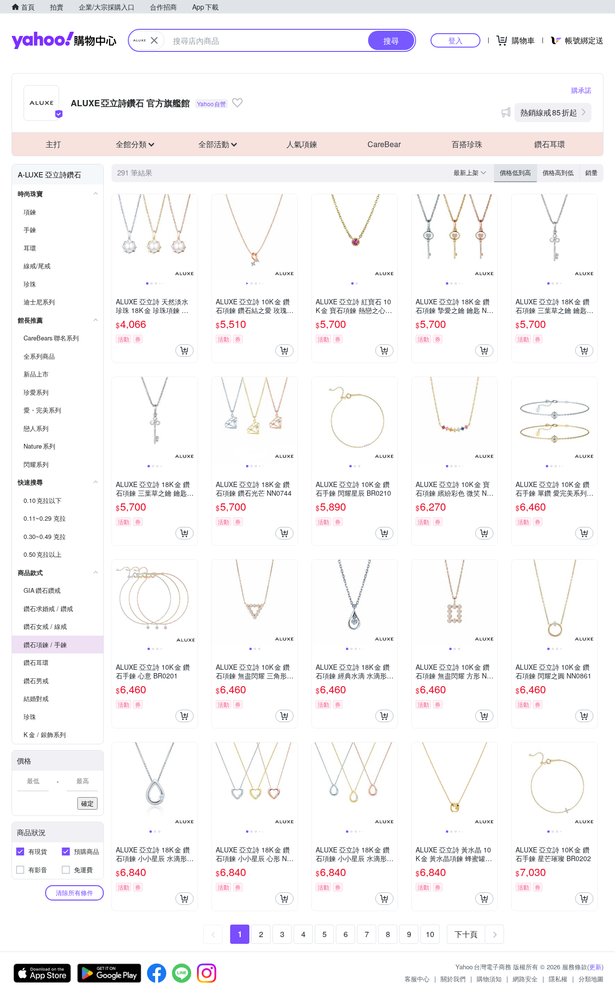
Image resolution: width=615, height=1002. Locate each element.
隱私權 (558, 978)
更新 (595, 966)
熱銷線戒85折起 (548, 112)
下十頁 (466, 933)
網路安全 (525, 978)
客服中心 (417, 978)
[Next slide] (191, 237)
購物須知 (489, 978)
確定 (87, 803)
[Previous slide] (118, 237)
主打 (53, 144)
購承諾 (581, 90)
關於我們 (453, 978)
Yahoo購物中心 (64, 40)
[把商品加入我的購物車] (184, 350)
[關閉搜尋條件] (154, 40)
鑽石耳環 (549, 144)
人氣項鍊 (301, 144)
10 (430, 933)
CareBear (384, 144)
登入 (455, 40)
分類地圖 (590, 978)
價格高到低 (558, 172)
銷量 (591, 172)
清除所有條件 (74, 892)
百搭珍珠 (467, 144)
